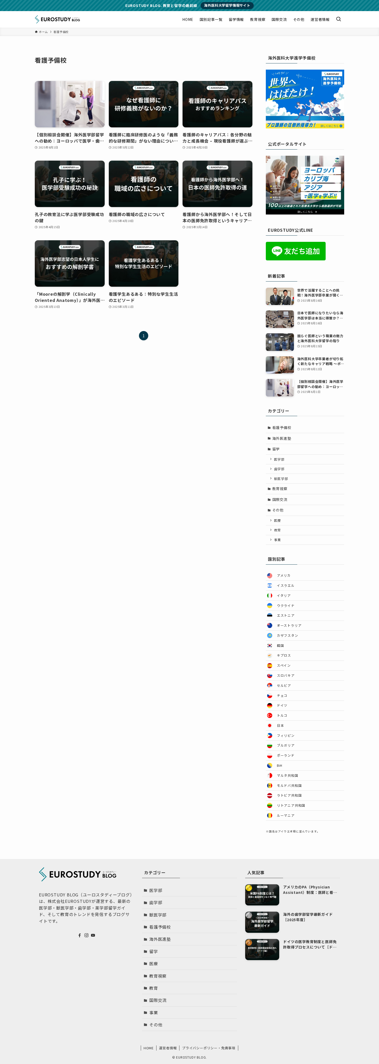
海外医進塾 (281, 438)
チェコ (282, 695)
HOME (149, 1047)
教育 (277, 529)
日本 (280, 725)
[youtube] (93, 935)
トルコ (282, 715)
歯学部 (279, 468)
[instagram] (86, 935)
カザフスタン (287, 635)
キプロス (284, 655)
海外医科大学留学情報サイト (227, 5)
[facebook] (79, 935)
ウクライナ (286, 605)
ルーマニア (286, 815)
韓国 (280, 645)
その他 (278, 510)
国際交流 (279, 499)
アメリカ (284, 575)
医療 (277, 520)
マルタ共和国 (287, 775)
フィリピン (286, 735)
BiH (279, 765)
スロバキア (286, 675)
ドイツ (282, 705)
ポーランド (286, 755)
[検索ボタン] (338, 19)
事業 (277, 539)
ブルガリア (286, 745)
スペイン (284, 665)
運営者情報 (168, 1047)
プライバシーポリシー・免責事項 (208, 1047)
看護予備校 (281, 427)
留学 (276, 448)
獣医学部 (281, 478)
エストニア (286, 615)
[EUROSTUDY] (57, 19)
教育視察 (279, 488)
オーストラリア (289, 625)
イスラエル (286, 585)
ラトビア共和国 (289, 795)
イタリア (284, 595)
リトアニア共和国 (291, 805)
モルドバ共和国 (289, 785)
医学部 (279, 459)
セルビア (284, 685)
